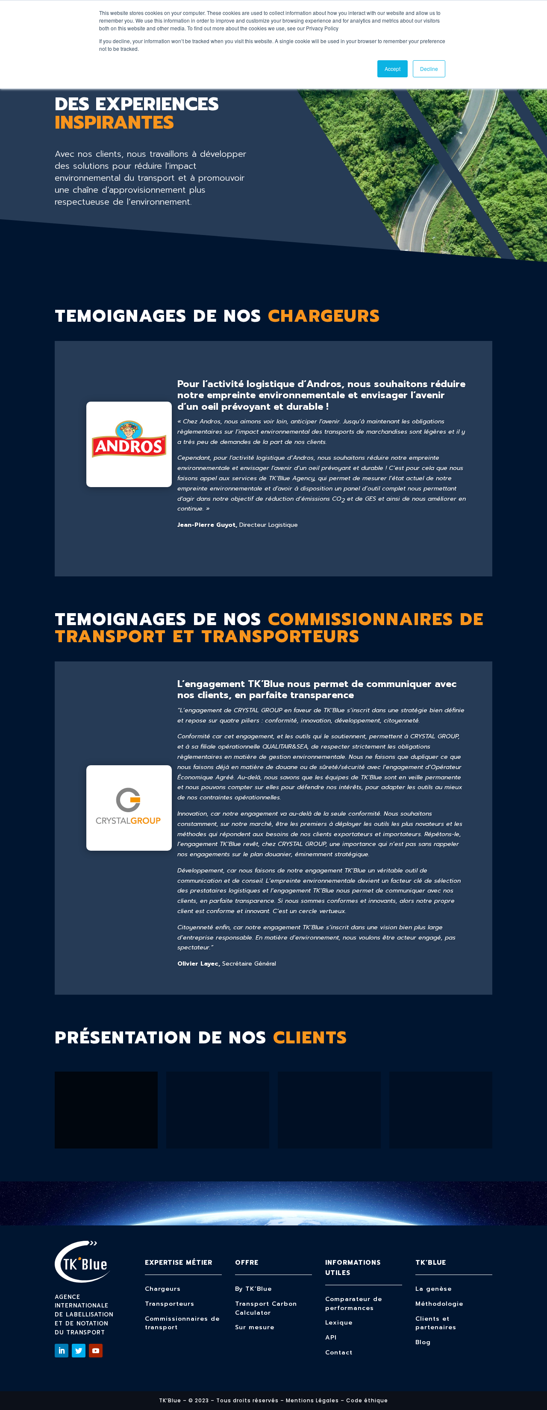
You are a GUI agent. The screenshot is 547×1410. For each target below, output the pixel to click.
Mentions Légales (312, 1400)
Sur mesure (254, 1327)
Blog (423, 1342)
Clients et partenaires (435, 1323)
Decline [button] (429, 68)
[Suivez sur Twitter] (78, 1350)
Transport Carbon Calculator (266, 1308)
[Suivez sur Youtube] (96, 1350)
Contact (339, 1352)
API (331, 1337)
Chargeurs (163, 1288)
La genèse (433, 1288)
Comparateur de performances (353, 1304)
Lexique (339, 1322)
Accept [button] (392, 68)
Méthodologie (439, 1303)
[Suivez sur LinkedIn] (61, 1350)
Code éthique (367, 1400)
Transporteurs (169, 1303)
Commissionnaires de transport (182, 1323)
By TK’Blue (253, 1288)
